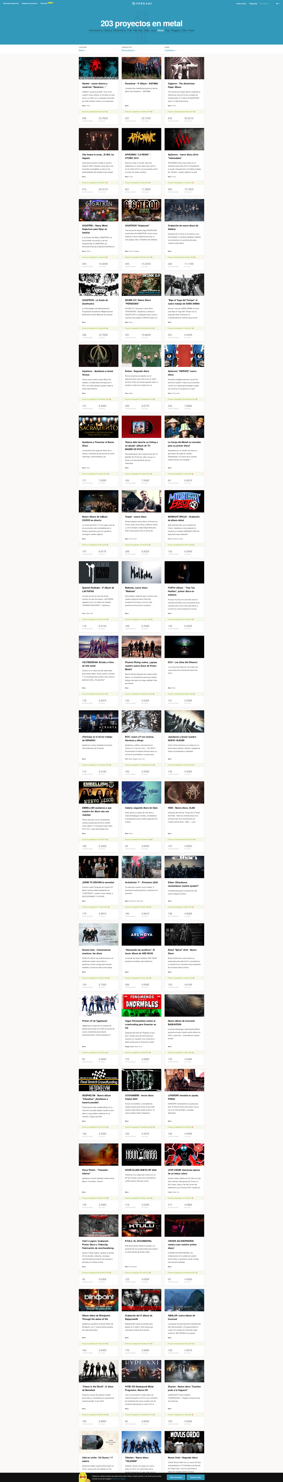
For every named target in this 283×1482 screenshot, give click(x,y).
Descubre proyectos (11, 3)
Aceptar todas (195, 1477)
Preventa (44, 3)
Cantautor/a (95, 30)
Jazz (153, 30)
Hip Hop (137, 30)
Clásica (107, 30)
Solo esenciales (176, 1477)
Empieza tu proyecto (29, 3)
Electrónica (119, 30)
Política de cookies (118, 1479)
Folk (129, 30)
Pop (167, 30)
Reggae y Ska (179, 30)
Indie (146, 30)
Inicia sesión (241, 3)
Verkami (141, 3)
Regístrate (253, 3)
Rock (191, 30)
